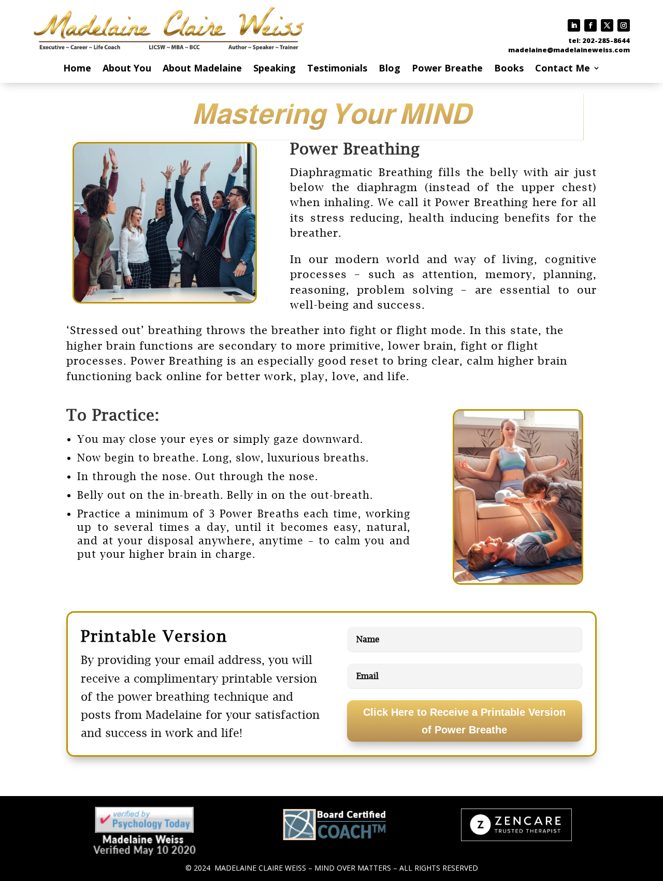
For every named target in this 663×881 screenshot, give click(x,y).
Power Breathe (447, 69)
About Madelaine (202, 69)
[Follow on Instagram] (623, 25)
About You (127, 69)
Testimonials (337, 69)
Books (509, 69)
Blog (389, 69)
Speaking (274, 69)
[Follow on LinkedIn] (574, 25)
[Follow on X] (607, 25)
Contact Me (562, 69)
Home (77, 69)
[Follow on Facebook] (590, 25)
